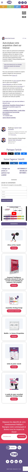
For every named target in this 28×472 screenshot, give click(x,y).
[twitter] (12, 461)
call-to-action (16, 80)
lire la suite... (14, 134)
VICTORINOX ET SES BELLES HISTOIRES (22, 171)
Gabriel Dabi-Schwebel (10, 38)
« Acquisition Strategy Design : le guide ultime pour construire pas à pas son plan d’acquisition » (14, 112)
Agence (24, 6)
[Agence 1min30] (9, 2)
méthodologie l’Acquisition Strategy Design (13, 105)
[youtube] (20, 461)
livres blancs (20, 86)
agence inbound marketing (9, 117)
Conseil (3, 6)
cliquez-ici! (14, 75)
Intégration (10, 6)
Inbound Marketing (7, 84)
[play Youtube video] (14, 213)
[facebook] (7, 461)
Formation (17, 6)
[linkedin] (16, 461)
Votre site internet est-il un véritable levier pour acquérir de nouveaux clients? (13, 66)
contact (13, 447)
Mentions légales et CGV (14, 469)
